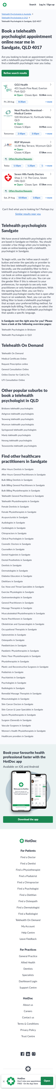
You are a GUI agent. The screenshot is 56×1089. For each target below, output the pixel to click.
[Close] (4, 1081)
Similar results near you (28, 214)
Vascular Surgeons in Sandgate (16, 726)
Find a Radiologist (28, 914)
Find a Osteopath (28, 901)
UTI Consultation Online (13, 380)
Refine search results (15, 73)
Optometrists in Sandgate (14, 635)
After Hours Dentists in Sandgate (17, 469)
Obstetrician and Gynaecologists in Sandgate (23, 624)
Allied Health (28, 962)
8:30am (22, 102)
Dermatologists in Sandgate (15, 571)
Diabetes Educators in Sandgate (17, 576)
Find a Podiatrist (28, 876)
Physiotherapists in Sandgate (15, 662)
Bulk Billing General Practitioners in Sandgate (23, 485)
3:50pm (35, 134)
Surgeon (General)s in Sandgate (16, 720)
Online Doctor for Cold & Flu (15, 375)
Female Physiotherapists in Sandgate (19, 512)
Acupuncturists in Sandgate (15, 517)
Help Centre (28, 932)
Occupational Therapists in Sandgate (19, 630)
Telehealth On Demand (12, 353)
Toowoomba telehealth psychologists (19, 446)
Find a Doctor (28, 857)
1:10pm (17, 166)
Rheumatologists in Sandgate (15, 699)
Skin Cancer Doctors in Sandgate (17, 704)
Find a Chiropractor (28, 882)
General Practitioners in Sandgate (18, 603)
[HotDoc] (4, 4)
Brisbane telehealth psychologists (17, 409)
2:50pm (21, 134)
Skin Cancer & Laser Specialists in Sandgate (22, 710)
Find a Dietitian (28, 895)
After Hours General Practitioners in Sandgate (24, 475)
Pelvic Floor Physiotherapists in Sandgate (21, 656)
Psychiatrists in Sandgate (13, 678)
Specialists (28, 975)
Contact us (28, 1017)
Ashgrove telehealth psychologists (18, 414)
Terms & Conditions (28, 1024)
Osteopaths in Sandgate (13, 640)
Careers (28, 1011)
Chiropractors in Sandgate (14, 533)
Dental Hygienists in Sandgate (16, 555)
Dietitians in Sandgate (12, 581)
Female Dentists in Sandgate (15, 507)
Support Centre (28, 987)
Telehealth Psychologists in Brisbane (19, 330)
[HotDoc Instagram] (33, 1054)
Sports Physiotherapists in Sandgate (19, 715)
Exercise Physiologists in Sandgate (18, 592)
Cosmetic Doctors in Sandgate (16, 544)
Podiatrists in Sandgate (12, 672)
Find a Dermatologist (28, 907)
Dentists (28, 969)
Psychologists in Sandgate (14, 683)
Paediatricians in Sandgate (14, 646)
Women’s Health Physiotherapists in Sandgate (24, 731)
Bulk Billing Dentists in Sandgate (17, 480)
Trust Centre (28, 1036)
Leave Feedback (28, 939)
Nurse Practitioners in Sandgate (17, 619)
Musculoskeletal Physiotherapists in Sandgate (23, 614)
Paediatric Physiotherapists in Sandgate (20, 651)
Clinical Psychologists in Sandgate (17, 539)
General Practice (28, 956)
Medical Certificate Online (14, 359)
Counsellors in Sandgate (13, 549)
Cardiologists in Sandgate (14, 528)
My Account (28, 926)
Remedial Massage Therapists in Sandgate (21, 694)
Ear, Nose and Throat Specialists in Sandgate (23, 587)
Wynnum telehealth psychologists (18, 425)
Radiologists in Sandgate (13, 688)
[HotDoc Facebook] (22, 1054)
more (48, 102)
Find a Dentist (28, 863)
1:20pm (31, 166)
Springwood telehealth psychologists (19, 430)
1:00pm (36, 198)
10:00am (22, 198)
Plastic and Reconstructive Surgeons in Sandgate (25, 667)
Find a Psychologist (28, 889)
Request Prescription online (15, 364)
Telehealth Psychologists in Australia (16, 14)
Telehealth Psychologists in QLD (15, 18)
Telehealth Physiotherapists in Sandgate (20, 501)
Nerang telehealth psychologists (17, 441)
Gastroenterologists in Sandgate (17, 597)
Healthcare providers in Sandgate (17, 736)
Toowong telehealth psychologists (18, 419)
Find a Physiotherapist (28, 870)
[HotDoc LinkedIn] (28, 1054)
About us (28, 1005)
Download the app (28, 819)
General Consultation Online (15, 369)
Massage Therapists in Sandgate (17, 608)
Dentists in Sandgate (11, 565)
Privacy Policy (28, 1030)
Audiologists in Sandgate (13, 523)
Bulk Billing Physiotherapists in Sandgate (21, 491)
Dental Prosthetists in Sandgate (17, 560)
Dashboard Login (28, 981)
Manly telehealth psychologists (16, 435)
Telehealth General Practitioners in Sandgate (23, 496)
